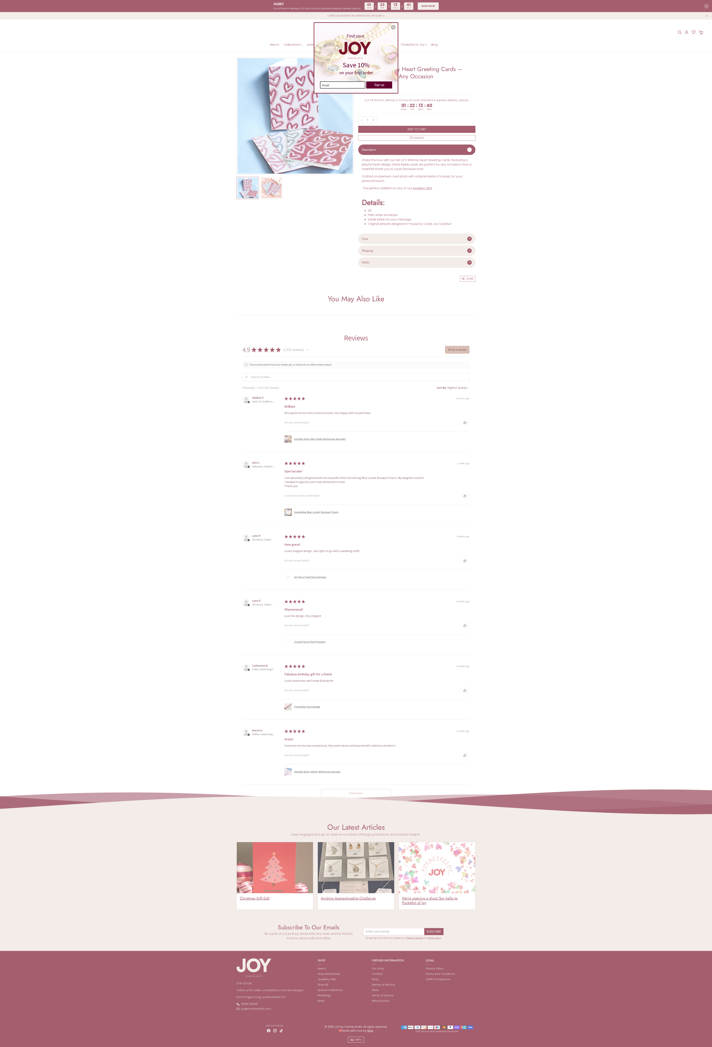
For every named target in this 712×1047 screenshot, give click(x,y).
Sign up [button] (379, 85)
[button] (393, 27)
